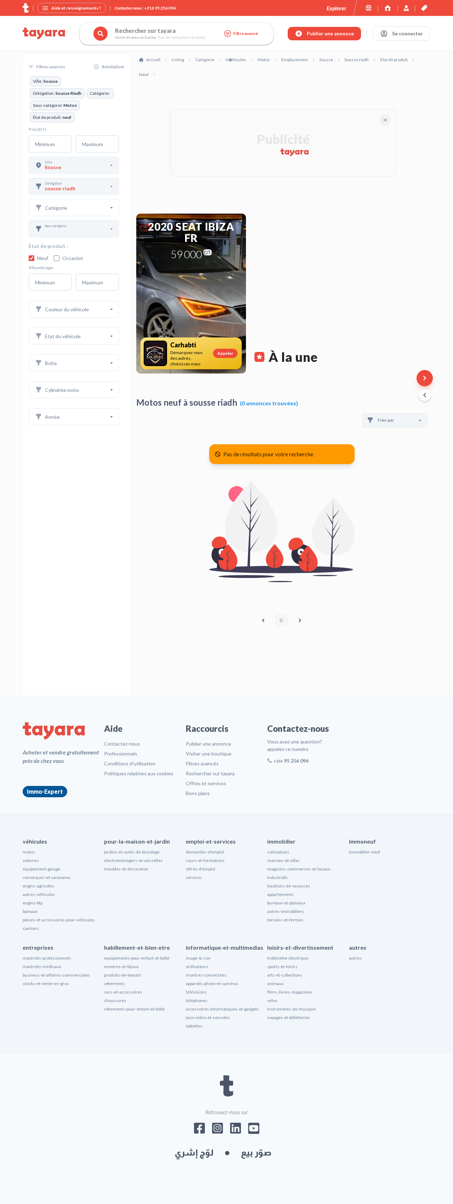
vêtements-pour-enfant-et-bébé (134, 1009)
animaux (275, 983)
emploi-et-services (211, 841)
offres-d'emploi (200, 869)
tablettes (194, 1026)
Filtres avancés (202, 763)
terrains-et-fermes (285, 919)
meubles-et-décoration (126, 869)
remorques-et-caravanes (47, 877)
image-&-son (198, 958)
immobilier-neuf (364, 852)
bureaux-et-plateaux (286, 902)
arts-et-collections (284, 975)
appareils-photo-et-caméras (212, 983)
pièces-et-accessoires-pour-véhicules (59, 919)
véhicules (35, 841)
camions (31, 928)
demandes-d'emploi (205, 852)
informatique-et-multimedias (224, 947)
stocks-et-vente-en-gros (46, 983)
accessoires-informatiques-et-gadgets (222, 1009)
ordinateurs (197, 966)
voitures (31, 860)
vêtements (114, 983)
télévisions (196, 992)
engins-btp (32, 902)
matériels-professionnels (47, 958)
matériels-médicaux (42, 966)
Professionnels (120, 754)
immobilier (281, 841)
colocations (278, 852)
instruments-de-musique (291, 1009)
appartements (280, 894)
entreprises (38, 947)
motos (29, 852)
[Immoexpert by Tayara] (388, 8)
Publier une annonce (208, 744)
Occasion (72, 258)
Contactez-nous (122, 744)
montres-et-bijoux (121, 966)
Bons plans (198, 793)
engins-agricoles (38, 885)
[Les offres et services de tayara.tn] (424, 8)
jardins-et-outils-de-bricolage (132, 852)
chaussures (115, 1000)
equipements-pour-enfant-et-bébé (137, 958)
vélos (272, 1000)
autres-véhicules (39, 894)
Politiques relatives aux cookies (138, 773)
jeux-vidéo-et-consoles (208, 1017)
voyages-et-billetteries (288, 1017)
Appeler (225, 353)
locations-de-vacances (288, 885)
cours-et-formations (205, 860)
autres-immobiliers (285, 911)
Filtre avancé (245, 33)
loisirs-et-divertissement (300, 947)
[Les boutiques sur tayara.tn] (368, 8)
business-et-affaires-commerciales (56, 975)
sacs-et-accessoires (123, 992)
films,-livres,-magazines (289, 992)
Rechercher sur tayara (210, 773)
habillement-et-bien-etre (137, 947)
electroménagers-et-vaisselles (133, 860)
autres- (356, 958)
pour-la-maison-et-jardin (137, 841)
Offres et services (206, 783)
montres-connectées (206, 975)
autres (357, 947)
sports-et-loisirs (282, 966)
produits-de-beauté (122, 975)
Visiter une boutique (208, 754)
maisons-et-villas (283, 860)
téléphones (196, 1000)
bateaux (30, 911)
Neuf (42, 258)
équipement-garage (41, 869)
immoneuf (362, 841)
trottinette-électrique (287, 958)
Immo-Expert (45, 791)
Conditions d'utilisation (129, 763)
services (194, 877)
